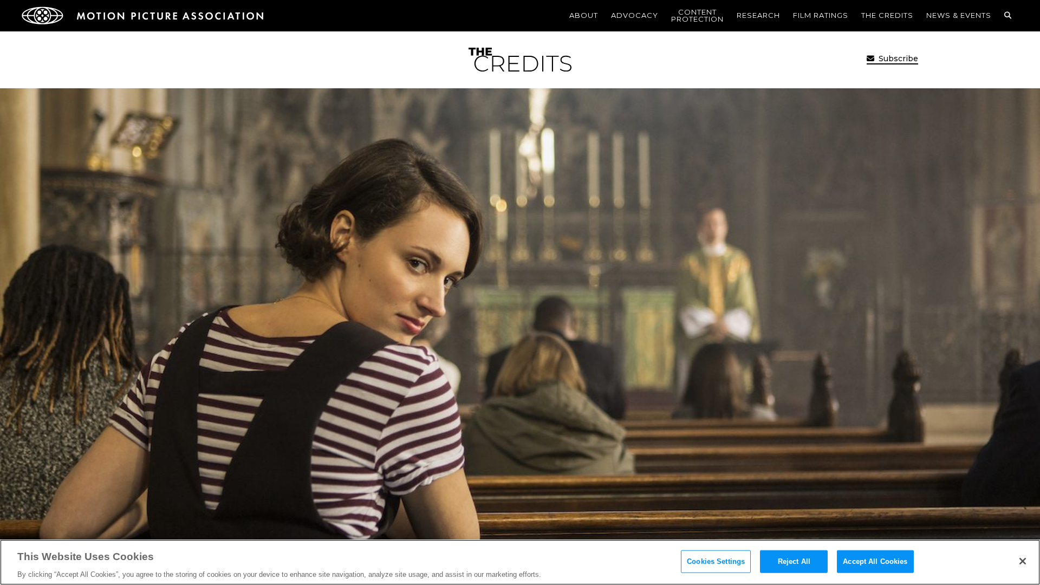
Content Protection (697, 15)
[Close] (1023, 561)
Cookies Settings (716, 561)
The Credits (887, 15)
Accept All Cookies (875, 561)
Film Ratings (820, 15)
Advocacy (634, 15)
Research (758, 15)
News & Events (958, 15)
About (583, 15)
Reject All (794, 561)
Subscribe (897, 58)
